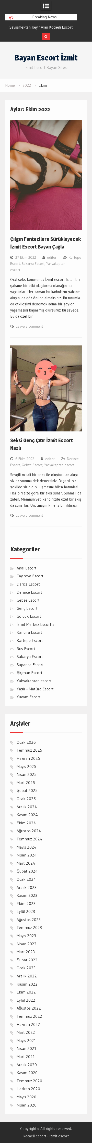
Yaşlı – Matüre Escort (35, 688)
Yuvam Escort (29, 696)
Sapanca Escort (30, 664)
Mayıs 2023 (26, 935)
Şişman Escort (29, 672)
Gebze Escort (32, 465)
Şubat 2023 (27, 959)
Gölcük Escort (29, 616)
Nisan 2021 (27, 1048)
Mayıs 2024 (27, 847)
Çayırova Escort (30, 575)
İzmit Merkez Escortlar (36, 624)
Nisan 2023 (26, 943)
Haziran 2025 (28, 758)
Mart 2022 (26, 1032)
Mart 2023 (26, 951)
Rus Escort (26, 648)
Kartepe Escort (30, 640)
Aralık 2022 (27, 975)
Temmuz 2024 (29, 838)
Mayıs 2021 (26, 1040)
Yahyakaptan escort (59, 465)
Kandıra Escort (29, 632)
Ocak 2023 (26, 967)
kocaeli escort (34, 1136)
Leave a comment (29, 326)
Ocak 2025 (26, 798)
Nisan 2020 (27, 1105)
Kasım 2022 (27, 984)
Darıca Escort (28, 584)
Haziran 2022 (28, 1024)
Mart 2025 (26, 782)
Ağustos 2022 (29, 1008)
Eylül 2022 (26, 1000)
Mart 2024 (26, 863)
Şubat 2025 (27, 790)
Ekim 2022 (26, 992)
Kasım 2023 (27, 895)
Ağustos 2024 (29, 830)
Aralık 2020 (27, 1064)
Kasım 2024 (27, 814)
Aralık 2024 (27, 806)
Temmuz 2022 (29, 1016)
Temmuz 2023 (29, 927)
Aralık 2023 (27, 887)
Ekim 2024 (26, 822)
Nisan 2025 (27, 774)
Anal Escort (27, 567)
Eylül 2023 (26, 911)
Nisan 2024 (27, 855)
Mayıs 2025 (26, 766)
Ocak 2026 (26, 742)
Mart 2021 (26, 1056)
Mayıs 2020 (26, 1096)
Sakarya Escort (33, 263)
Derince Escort (29, 592)
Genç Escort (27, 608)
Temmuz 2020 (29, 1080)
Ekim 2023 (26, 903)
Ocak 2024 (26, 879)
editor (51, 257)
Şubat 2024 (27, 871)
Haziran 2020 (28, 1088)
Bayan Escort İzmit (46, 58)
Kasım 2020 (27, 1072)
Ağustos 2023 (29, 919)
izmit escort (59, 1136)
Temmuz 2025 (29, 750)
